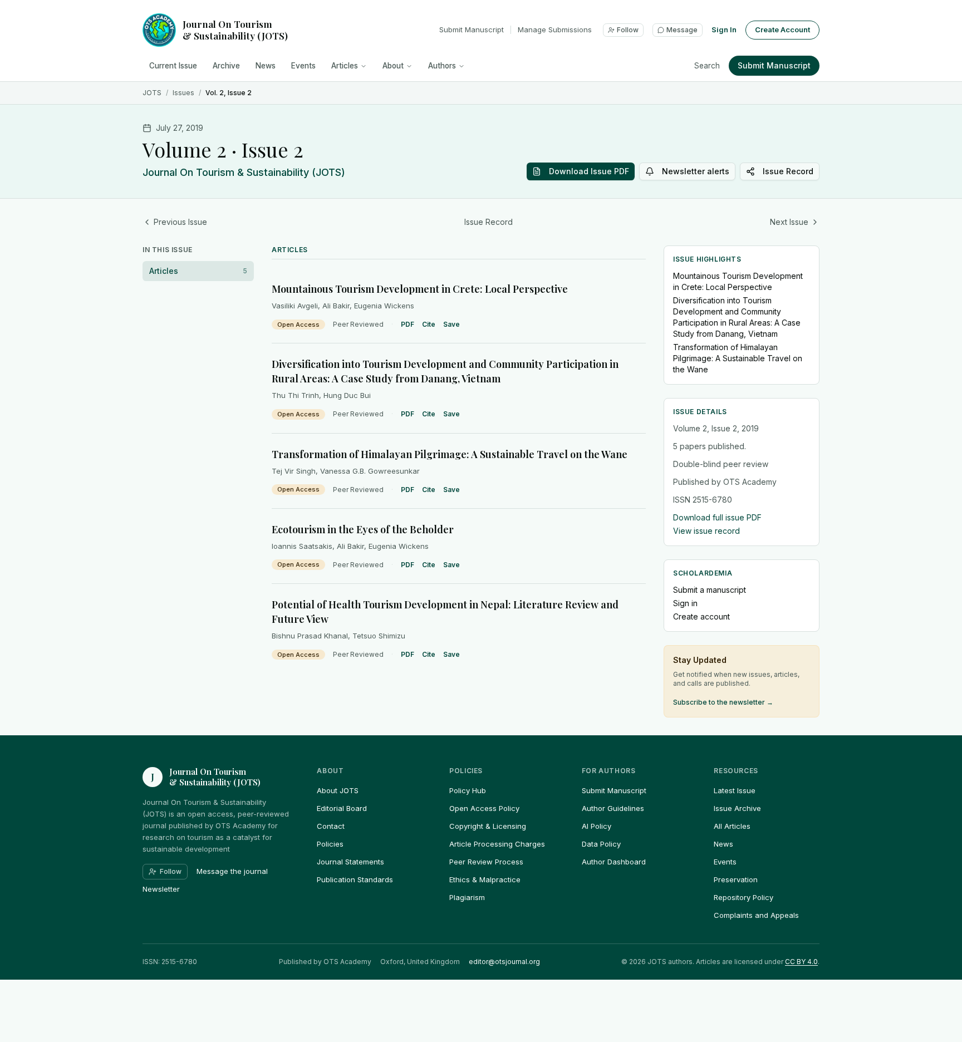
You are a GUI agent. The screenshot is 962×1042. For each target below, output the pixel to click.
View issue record (706, 530)
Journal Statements (350, 861)
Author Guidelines (613, 808)
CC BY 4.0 (801, 961)
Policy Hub (467, 790)
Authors (442, 65)
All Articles (732, 826)
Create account (701, 616)
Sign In (724, 29)
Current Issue (173, 65)
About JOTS (338, 790)
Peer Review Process (486, 861)
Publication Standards (355, 879)
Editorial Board (342, 808)
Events (303, 65)
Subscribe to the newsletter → (723, 702)
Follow (628, 30)
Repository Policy (743, 897)
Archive (226, 65)
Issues (183, 93)
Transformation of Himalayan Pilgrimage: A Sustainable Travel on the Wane (449, 454)
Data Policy (601, 843)
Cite (428, 324)
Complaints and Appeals (756, 915)
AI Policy (596, 826)
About (393, 65)
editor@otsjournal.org (504, 961)
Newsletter (161, 888)
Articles (344, 65)
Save (451, 324)
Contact (331, 826)
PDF (407, 324)
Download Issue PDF (589, 171)
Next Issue (789, 222)
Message (682, 30)
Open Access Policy (484, 808)
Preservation (736, 879)
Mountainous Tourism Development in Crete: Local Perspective (420, 289)
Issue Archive (737, 808)
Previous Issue (180, 222)
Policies (330, 843)
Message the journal (232, 871)
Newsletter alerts (695, 171)
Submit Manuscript (471, 29)
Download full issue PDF (717, 517)
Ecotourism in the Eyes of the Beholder (363, 529)
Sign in (685, 603)
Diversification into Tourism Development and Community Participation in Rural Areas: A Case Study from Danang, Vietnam (737, 317)
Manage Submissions (555, 29)
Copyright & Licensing (487, 826)
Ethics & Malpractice (485, 879)
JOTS (152, 93)
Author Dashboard (614, 861)
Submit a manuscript (709, 589)
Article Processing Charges (497, 843)
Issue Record (788, 171)
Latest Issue (734, 790)
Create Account (782, 29)
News (266, 65)
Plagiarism (467, 897)
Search (707, 65)
